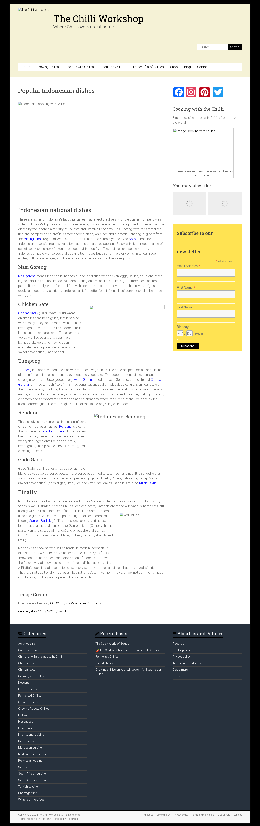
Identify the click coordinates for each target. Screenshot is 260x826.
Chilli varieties (26, 669)
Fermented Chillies (29, 695)
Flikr (66, 611)
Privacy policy (182, 656)
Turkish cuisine (28, 786)
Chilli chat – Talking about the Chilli (40, 656)
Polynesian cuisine (30, 760)
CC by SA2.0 (47, 611)
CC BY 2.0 (57, 603)
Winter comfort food (31, 799)
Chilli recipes (26, 663)
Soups (22, 767)
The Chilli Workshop (98, 18)
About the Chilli (110, 67)
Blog (187, 67)
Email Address (188, 266)
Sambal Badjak (39, 521)
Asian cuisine (26, 643)
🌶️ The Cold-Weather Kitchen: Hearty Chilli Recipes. (127, 650)
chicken (48, 431)
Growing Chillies (48, 67)
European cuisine (29, 689)
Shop (174, 67)
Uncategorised (27, 793)
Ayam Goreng (83, 380)
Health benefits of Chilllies (146, 67)
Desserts (24, 682)
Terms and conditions (187, 663)
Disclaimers (180, 669)
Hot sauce (24, 715)
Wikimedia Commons (86, 603)
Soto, (132, 239)
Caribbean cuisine (29, 650)
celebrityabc (27, 611)
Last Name (184, 307)
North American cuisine (33, 754)
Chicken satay (28, 313)
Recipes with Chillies (79, 67)
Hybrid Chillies (104, 663)
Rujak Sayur (147, 483)
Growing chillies (28, 702)
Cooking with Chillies (31, 676)
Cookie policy (181, 650)
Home (26, 67)
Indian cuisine (27, 728)
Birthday (183, 327)
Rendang (65, 426)
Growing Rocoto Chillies (33, 708)
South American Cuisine (33, 780)
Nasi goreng (27, 276)
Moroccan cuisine (30, 747)
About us (178, 643)
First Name (186, 287)
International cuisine (31, 734)
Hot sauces (25, 721)
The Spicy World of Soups (112, 643)
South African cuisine (32, 773)
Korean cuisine (27, 741)
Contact (203, 67)
